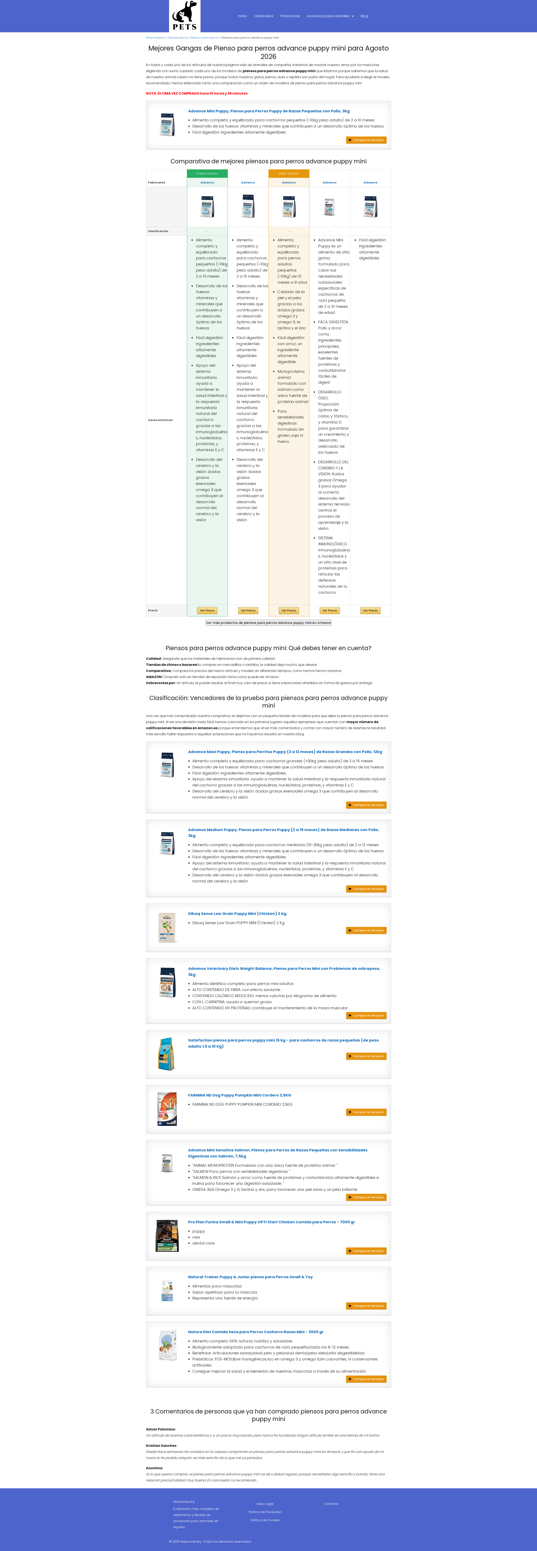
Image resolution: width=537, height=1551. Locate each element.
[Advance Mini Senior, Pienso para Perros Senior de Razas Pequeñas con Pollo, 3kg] (370, 207)
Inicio (242, 16)
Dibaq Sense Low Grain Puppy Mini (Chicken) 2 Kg (237, 913)
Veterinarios (263, 16)
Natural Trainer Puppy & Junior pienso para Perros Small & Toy (250, 1277)
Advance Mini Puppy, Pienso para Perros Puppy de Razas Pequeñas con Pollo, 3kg (269, 111)
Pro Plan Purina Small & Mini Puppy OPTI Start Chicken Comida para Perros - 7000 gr (271, 1222)
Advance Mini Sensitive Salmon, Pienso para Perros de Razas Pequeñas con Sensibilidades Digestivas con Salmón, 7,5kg (278, 1153)
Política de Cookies (265, 1520)
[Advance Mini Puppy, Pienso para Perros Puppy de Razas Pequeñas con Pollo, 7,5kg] (329, 207)
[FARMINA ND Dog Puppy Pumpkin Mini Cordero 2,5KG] (167, 1109)
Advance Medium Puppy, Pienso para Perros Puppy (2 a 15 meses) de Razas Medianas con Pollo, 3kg (283, 832)
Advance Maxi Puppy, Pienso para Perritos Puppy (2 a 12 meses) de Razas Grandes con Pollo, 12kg (285, 751)
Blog (364, 16)
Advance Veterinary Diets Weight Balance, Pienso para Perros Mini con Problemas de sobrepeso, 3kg (284, 971)
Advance (207, 182)
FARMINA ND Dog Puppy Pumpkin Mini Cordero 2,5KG (239, 1095)
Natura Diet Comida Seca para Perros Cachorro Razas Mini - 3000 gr (256, 1331)
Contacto (331, 1504)
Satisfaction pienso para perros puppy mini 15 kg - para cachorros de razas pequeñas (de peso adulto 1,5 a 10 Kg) (283, 1043)
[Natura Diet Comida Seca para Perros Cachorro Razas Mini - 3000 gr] (167, 1346)
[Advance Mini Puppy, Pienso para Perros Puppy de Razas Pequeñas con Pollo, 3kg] (167, 125)
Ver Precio (207, 610)
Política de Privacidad (265, 1512)
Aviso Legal (265, 1504)
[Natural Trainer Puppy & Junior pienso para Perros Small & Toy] (167, 1291)
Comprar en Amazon (368, 140)
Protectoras (290, 16)
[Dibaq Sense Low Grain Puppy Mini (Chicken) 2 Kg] (167, 927)
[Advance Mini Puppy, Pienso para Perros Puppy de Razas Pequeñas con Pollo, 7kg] (248, 207)
